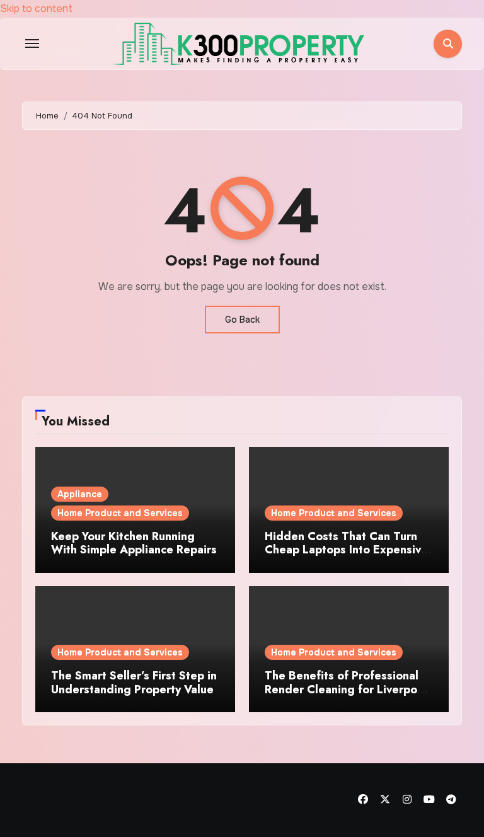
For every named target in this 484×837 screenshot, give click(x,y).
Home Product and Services (120, 513)
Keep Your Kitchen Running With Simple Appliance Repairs (134, 543)
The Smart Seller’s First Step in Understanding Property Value (134, 682)
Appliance (79, 494)
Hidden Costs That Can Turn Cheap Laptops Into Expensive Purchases (346, 550)
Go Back (242, 319)
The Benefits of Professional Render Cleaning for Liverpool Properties (346, 689)
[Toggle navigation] (32, 43)
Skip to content (36, 8)
